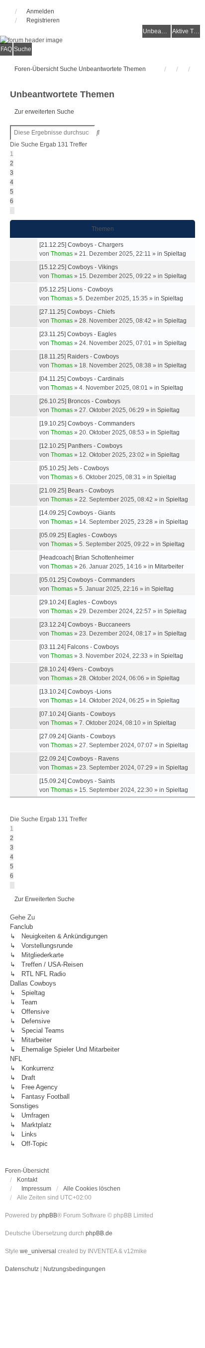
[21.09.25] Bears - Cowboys (76, 490)
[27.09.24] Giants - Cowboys (77, 736)
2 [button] (11, 163)
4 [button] (11, 182)
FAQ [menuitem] (6, 49)
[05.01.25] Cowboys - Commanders (87, 579)
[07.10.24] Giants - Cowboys (77, 713)
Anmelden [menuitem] (40, 11)
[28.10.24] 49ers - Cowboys (76, 669)
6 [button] (11, 201)
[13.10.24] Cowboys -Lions (75, 691)
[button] (12, 210)
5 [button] (11, 191)
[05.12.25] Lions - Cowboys (76, 289)
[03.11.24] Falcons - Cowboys (79, 646)
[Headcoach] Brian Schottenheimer (86, 557)
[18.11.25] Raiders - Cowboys (79, 356)
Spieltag (175, 253)
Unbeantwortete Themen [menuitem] (157, 31)
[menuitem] (34, 1188)
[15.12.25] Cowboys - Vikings (78, 267)
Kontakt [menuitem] (27, 1179)
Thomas (62, 253)
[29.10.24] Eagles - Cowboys (78, 602)
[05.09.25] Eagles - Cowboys (78, 535)
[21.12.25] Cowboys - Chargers (81, 244)
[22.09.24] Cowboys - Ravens (79, 758)
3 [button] (11, 172)
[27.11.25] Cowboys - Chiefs (77, 311)
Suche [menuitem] (22, 49)
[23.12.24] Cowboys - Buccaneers (84, 624)
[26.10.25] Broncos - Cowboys (79, 401)
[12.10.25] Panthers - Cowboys (80, 445)
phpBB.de (99, 1233)
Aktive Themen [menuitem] (186, 31)
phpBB (48, 1215)
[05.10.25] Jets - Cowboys (74, 468)
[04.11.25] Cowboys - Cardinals (81, 378)
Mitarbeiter (169, 566)
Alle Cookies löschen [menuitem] (91, 1188)
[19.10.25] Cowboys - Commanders (87, 423)
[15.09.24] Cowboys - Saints (77, 781)
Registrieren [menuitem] (43, 20)
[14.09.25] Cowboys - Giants (77, 512)
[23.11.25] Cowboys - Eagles (77, 334)
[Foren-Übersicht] (102, 40)
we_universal (38, 1251)
